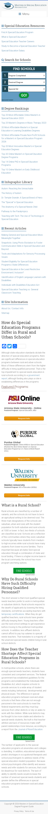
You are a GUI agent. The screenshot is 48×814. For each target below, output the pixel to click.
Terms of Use (29, 811)
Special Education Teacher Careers (17, 41)
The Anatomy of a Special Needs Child (19, 207)
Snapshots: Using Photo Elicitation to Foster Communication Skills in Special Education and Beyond (23, 245)
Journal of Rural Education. (30, 729)
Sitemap (5, 313)
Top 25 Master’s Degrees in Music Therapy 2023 (23, 123)
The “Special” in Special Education (17, 202)
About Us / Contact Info (12, 308)
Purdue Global (12, 442)
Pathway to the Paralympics (14, 211)
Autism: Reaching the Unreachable (17, 188)
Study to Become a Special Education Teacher (23, 46)
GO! (24, 95)
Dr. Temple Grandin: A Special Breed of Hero (21, 197)
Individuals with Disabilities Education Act (20, 285)
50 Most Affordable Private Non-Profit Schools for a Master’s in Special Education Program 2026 (23, 138)
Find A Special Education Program (17, 32)
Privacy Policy (19, 811)
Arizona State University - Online (22, 408)
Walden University (14, 485)
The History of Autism (11, 193)
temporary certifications (12, 614)
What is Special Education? (14, 37)
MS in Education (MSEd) (28, 487)
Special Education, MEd (27, 410)
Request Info (24, 418)
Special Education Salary (13, 50)
